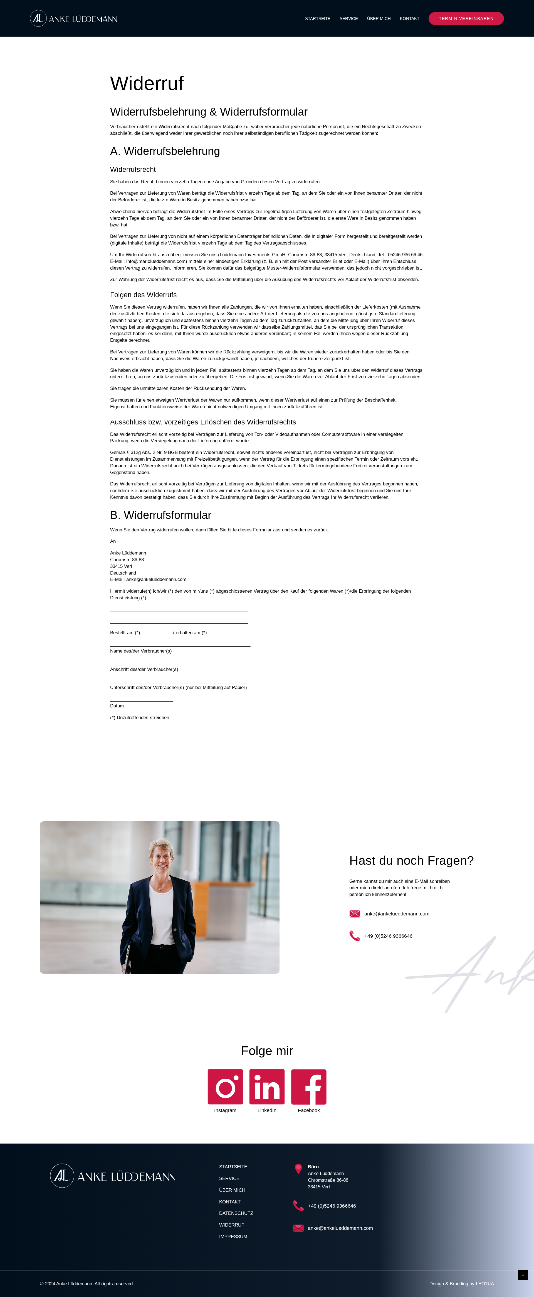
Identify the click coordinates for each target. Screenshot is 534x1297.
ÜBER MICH (379, 18)
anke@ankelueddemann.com (396, 914)
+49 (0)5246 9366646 (388, 936)
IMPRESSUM (233, 1236)
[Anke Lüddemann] (73, 18)
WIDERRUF (231, 1225)
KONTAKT (409, 18)
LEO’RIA (485, 1283)
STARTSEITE (317, 18)
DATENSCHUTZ (236, 1213)
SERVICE (349, 18)
